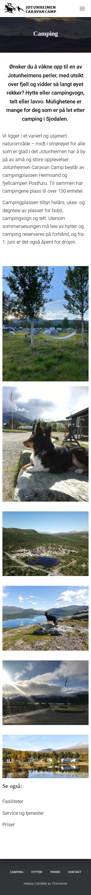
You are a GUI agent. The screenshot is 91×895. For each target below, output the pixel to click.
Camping (16, 872)
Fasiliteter (12, 801)
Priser (8, 824)
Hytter (36, 872)
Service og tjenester (23, 813)
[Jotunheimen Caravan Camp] (34, 8)
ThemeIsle (59, 883)
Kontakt (74, 872)
